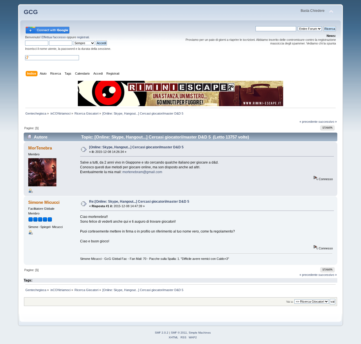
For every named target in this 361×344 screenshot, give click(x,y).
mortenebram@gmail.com (142, 172)
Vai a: (290, 301)
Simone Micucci (44, 202)
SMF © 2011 (179, 332)
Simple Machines (200, 332)
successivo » (327, 121)
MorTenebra (40, 148)
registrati (83, 37)
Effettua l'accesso (53, 37)
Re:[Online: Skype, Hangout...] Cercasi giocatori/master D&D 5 (139, 202)
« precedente (309, 121)
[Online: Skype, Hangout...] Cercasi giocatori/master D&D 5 (136, 147)
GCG (31, 11)
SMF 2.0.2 (161, 332)
